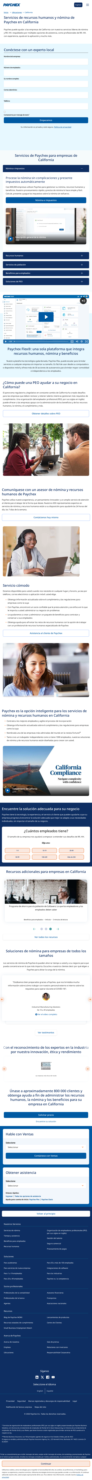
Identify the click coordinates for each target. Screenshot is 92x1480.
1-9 (17, 850)
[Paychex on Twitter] (42, 1377)
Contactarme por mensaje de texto (16, 115)
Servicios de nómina (12, 1230)
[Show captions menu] (72, 341)
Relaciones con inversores (57, 1347)
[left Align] (4, 1068)
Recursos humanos (11, 1246)
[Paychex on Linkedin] (36, 1377)
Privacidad (10, 1401)
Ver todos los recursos (46, 937)
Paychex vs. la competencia (58, 1279)
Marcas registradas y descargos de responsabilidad (49, 1401)
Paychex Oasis (47, 1199)
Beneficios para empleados (15, 1241)
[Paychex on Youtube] (53, 1377)
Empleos (7, 1347)
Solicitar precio (46, 1114)
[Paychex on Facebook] (47, 1377)
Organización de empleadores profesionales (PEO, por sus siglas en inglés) (67, 1231)
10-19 (44, 850)
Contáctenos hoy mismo (46, 517)
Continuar (46, 1463)
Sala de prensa (53, 1342)
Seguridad (21, 1401)
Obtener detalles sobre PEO (46, 413)
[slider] (41, 341)
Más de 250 (71, 857)
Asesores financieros (55, 1293)
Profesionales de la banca (14, 1298)
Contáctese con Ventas (46, 1155)
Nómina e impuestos (46, 200)
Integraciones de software (57, 1268)
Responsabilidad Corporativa (58, 1352)
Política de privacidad (62, 127)
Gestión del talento (54, 1238)
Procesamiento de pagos (57, 1249)
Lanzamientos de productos (58, 1317)
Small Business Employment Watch (18, 1328)
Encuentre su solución (46, 1121)
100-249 (44, 857)
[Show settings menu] (81, 341)
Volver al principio (46, 1213)
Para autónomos (10, 1263)
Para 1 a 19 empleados (13, 1273)
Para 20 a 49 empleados (13, 1279)
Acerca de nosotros (11, 1342)
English (40, 1391)
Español (50, 1391)
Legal (75, 1401)
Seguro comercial (54, 1243)
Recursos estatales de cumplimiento (18, 1322)
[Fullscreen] (86, 341)
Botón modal (46, 226)
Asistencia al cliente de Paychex (46, 633)
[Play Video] (5, 341)
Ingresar (78, 5)
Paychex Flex (34, 1199)
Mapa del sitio (40, 1407)
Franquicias (51, 1298)
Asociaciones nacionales (56, 1303)
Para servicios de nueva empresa (17, 1268)
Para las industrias (54, 1273)
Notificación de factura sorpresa (19, 1407)
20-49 (71, 850)
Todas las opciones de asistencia (28, 1196)
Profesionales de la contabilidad (17, 1293)
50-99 (17, 857)
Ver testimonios (46, 1032)
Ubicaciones (9, 1352)
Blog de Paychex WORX (13, 1317)
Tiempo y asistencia (12, 1236)
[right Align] (87, 1068)
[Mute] (77, 341)
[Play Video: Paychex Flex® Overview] (46, 317)
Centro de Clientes (54, 1322)
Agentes (7, 1303)
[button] (87, 5)
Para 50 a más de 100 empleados (60, 1263)
